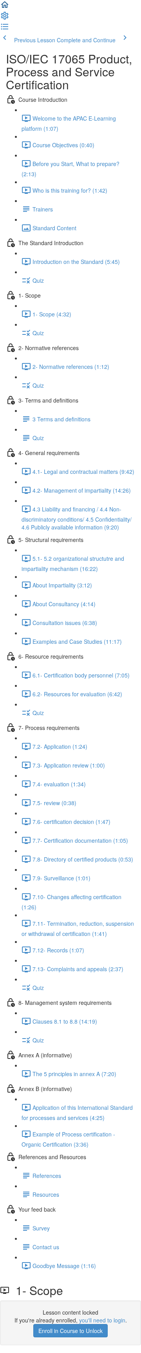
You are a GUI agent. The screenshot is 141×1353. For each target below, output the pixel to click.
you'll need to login (102, 1320)
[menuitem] (4, 18)
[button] (4, 7)
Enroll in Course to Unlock (70, 1331)
